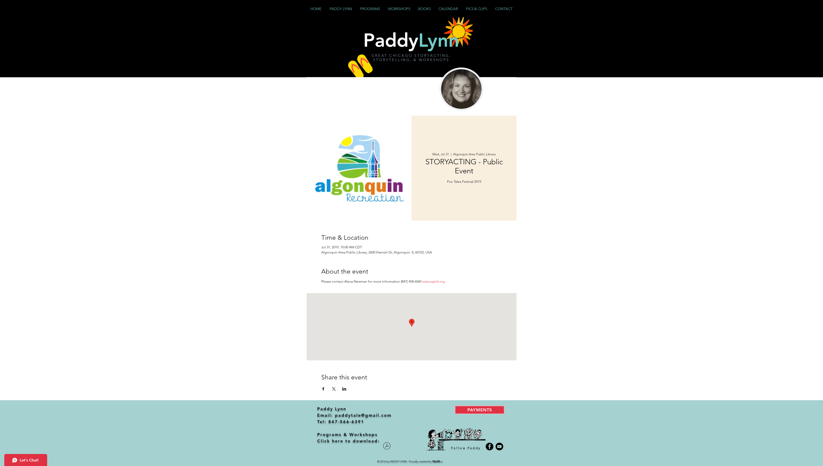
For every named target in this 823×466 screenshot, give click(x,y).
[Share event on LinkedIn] (344, 389)
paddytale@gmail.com (363, 415)
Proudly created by (426, 461)
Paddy (411, 40)
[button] (370, 8)
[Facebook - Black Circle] (489, 446)
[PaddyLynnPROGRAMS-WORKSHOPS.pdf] (387, 446)
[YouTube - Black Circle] (499, 446)
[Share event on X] (334, 389)
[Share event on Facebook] (323, 389)
